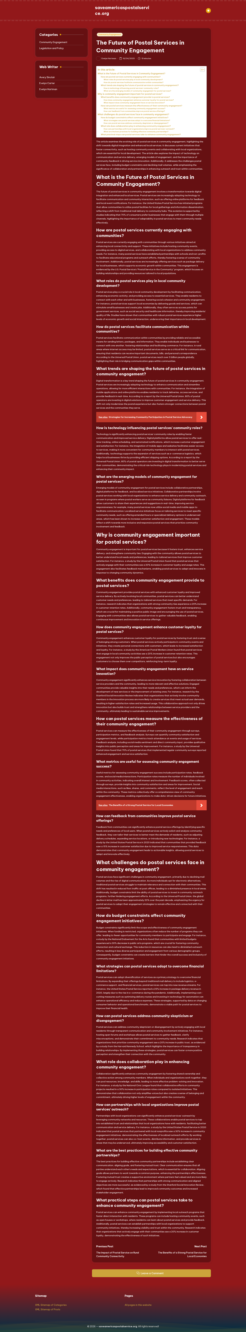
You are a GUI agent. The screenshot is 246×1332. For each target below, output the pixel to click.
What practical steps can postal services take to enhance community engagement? (141, 134)
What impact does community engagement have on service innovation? (134, 103)
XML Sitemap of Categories (51, 1304)
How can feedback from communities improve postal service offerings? (134, 111)
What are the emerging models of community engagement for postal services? (137, 91)
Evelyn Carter (47, 83)
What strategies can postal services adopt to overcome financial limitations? (137, 120)
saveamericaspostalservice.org (122, 10)
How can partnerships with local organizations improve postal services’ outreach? (139, 129)
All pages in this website (138, 1304)
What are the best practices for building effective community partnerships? (136, 132)
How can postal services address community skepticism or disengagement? (136, 123)
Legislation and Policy (51, 48)
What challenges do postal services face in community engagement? (133, 114)
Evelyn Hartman (48, 89)
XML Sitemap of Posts (47, 1309)
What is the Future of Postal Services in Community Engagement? (131, 73)
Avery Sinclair (47, 77)
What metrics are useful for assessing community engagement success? (134, 108)
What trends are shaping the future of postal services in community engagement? (140, 85)
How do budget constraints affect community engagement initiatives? (134, 117)
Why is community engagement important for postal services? (130, 94)
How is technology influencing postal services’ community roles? (131, 88)
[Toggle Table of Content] (201, 69)
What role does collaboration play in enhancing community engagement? (136, 126)
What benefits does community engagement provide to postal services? (135, 97)
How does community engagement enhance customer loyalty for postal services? (139, 100)
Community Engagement (109, 34)
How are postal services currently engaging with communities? (131, 77)
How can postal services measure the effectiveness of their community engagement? (141, 105)
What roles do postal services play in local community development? (133, 80)
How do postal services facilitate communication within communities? (133, 82)
